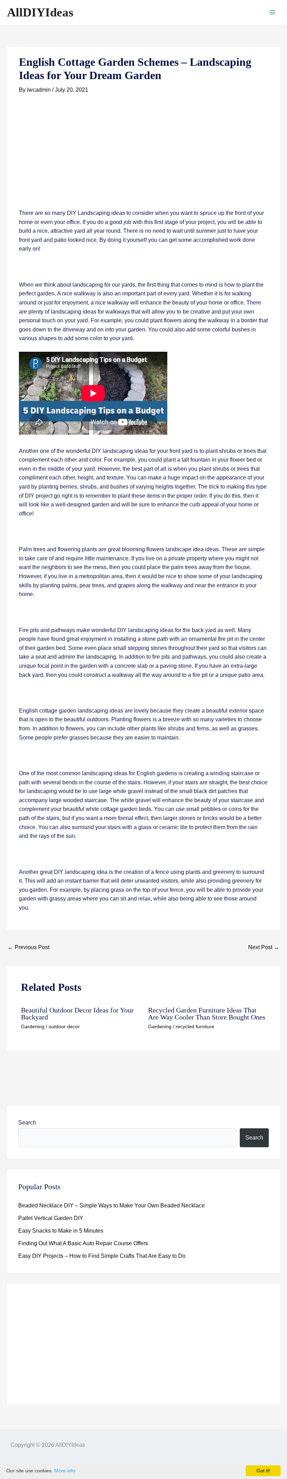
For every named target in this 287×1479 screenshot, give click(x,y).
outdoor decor (64, 1026)
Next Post (263, 947)
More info (64, 1470)
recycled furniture (195, 1026)
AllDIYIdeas (40, 12)
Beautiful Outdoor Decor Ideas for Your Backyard (77, 1013)
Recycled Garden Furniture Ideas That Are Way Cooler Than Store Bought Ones (206, 1013)
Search (27, 1123)
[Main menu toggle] (272, 12)
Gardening (32, 1026)
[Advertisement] (143, 157)
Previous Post (28, 947)
